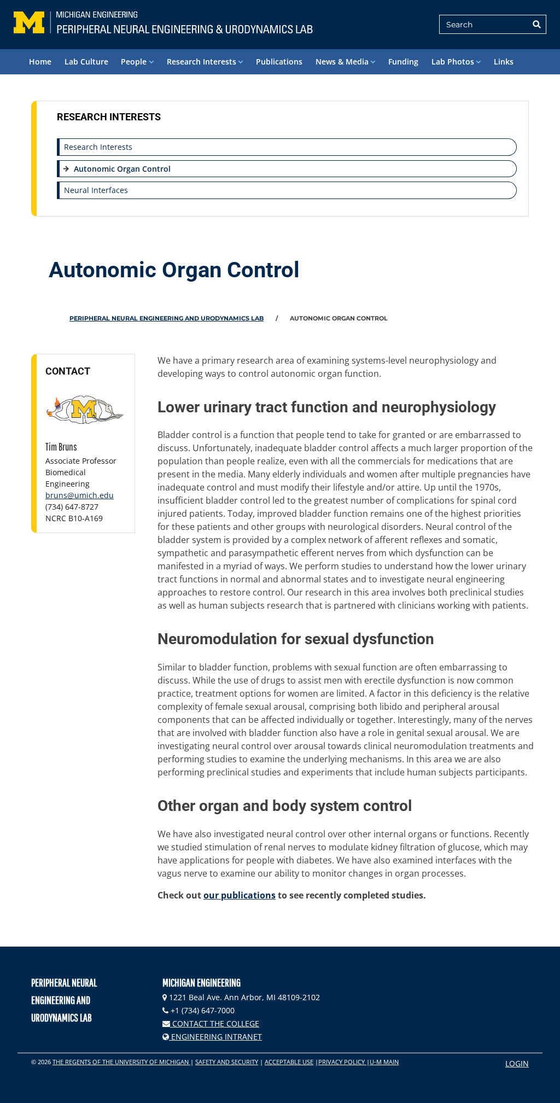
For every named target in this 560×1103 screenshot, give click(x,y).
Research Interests (201, 61)
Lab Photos (452, 61)
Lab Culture (86, 61)
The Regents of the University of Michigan (121, 1062)
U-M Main (384, 1062)
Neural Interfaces (96, 190)
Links (504, 61)
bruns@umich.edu (79, 495)
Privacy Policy (342, 1062)
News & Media (342, 61)
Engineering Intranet (215, 1036)
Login (517, 1063)
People (134, 61)
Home (40, 61)
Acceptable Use (289, 1062)
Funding (403, 61)
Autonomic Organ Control (122, 169)
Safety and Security (226, 1062)
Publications (279, 61)
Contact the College (214, 1023)
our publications (239, 895)
